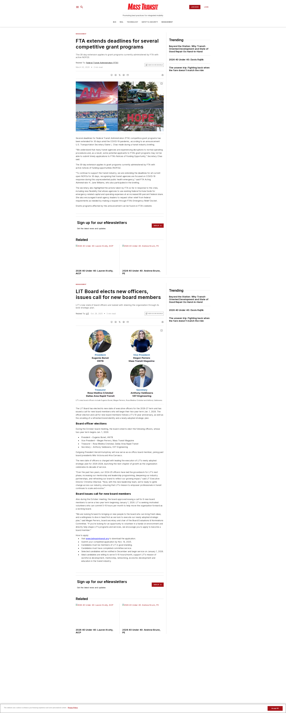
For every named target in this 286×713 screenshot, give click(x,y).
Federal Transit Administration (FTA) (102, 63)
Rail (121, 22)
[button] (77, 7)
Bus (114, 22)
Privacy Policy (73, 708)
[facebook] (111, 75)
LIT (87, 313)
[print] (162, 75)
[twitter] (120, 75)
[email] (128, 75)
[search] (81, 7)
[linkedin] (116, 75)
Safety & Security (150, 22)
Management (167, 22)
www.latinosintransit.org (97, 538)
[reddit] (124, 75)
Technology (132, 22)
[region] (143, 708)
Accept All (275, 708)
